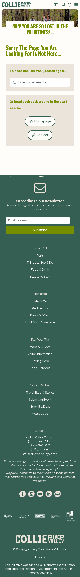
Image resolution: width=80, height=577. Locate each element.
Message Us (40, 413)
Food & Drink (40, 269)
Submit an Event (40, 399)
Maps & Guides (40, 347)
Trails (40, 255)
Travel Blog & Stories (40, 392)
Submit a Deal (40, 406)
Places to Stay (40, 276)
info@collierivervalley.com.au (40, 454)
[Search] (69, 5)
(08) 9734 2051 (40, 449)
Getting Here (40, 361)
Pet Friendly (40, 308)
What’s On (40, 301)
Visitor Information (40, 354)
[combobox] (40, 82)
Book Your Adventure (40, 322)
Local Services (40, 368)
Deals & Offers (40, 315)
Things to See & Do (40, 262)
